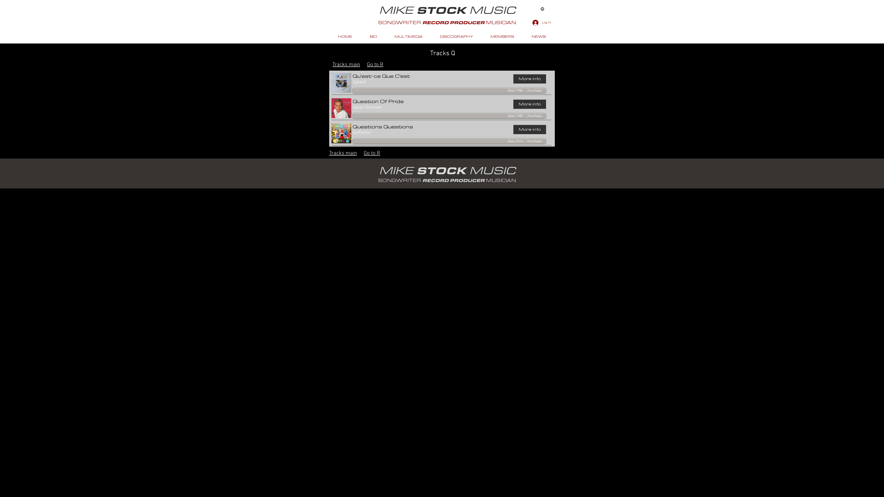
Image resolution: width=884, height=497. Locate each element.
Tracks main (346, 64)
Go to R (375, 64)
